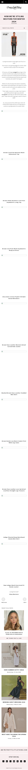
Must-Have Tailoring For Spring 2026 (14, 735)
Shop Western (14, 594)
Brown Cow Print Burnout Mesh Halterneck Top (14, 153)
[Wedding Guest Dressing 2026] (14, 687)
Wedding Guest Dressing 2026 (14, 702)
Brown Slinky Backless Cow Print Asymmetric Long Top (14, 201)
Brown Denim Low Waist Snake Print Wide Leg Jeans (14, 442)
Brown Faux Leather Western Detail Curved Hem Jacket (14, 345)
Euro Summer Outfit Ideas (14, 670)
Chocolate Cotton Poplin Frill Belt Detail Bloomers (14, 297)
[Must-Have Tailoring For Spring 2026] (14, 720)
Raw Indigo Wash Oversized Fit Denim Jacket (14, 586)
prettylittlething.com (16, 750)
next (25, 602)
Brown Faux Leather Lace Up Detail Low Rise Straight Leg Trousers (14, 490)
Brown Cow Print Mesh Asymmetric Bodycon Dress (14, 249)
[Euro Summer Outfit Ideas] (14, 655)
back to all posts (8, 28)
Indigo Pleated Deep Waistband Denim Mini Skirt (14, 538)
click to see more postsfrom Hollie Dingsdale (14, 633)
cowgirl (15, 72)
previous (3, 602)
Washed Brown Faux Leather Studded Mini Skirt (14, 393)
